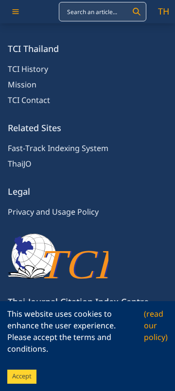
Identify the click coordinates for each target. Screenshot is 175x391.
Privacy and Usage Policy (53, 212)
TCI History (28, 69)
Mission (22, 85)
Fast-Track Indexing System (58, 148)
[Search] (136, 11)
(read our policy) (156, 325)
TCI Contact (29, 100)
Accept (22, 376)
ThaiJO (20, 164)
